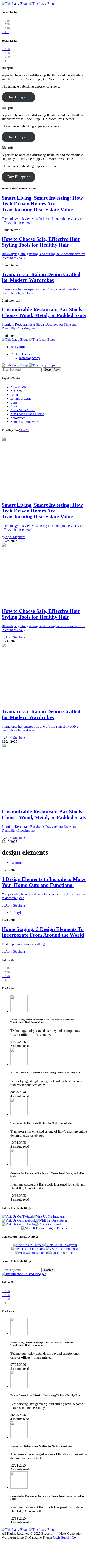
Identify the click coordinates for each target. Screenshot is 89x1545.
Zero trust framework (24, 422)
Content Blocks (21, 354)
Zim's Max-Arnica (22, 410)
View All (31, 188)
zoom (14, 394)
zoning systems (20, 398)
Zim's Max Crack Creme (27, 414)
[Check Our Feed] (48, 1224)
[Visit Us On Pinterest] (52, 1220)
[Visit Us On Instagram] (49, 1216)
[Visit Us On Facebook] (19, 1220)
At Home (16, 863)
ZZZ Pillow (18, 387)
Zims (13, 406)
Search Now (51, 369)
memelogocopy (29, 358)
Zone (13, 402)
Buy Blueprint (18, 97)
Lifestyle (16, 913)
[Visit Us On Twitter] (17, 1216)
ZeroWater (17, 418)
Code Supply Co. (65, 1537)
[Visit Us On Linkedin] (18, 1224)
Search (48, 1270)
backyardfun (18, 347)
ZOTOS (16, 391)
